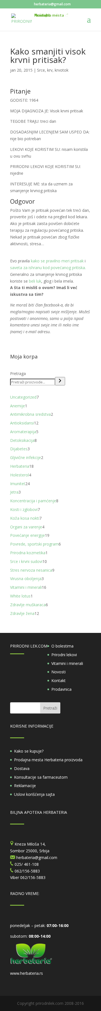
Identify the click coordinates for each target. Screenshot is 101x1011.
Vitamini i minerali (67, 663)
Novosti (58, 671)
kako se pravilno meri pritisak (58, 260)
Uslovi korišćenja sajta (34, 794)
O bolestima (62, 646)
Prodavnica (61, 689)
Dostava (21, 768)
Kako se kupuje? (28, 751)
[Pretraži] (60, 381)
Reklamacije (25, 785)
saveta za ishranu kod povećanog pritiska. (48, 267)
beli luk (35, 281)
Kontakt (58, 680)
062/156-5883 (32, 877)
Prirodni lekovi (64, 654)
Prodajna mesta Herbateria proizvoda (48, 759)
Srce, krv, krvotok (52, 70)
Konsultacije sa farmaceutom (41, 777)
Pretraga (18, 373)
